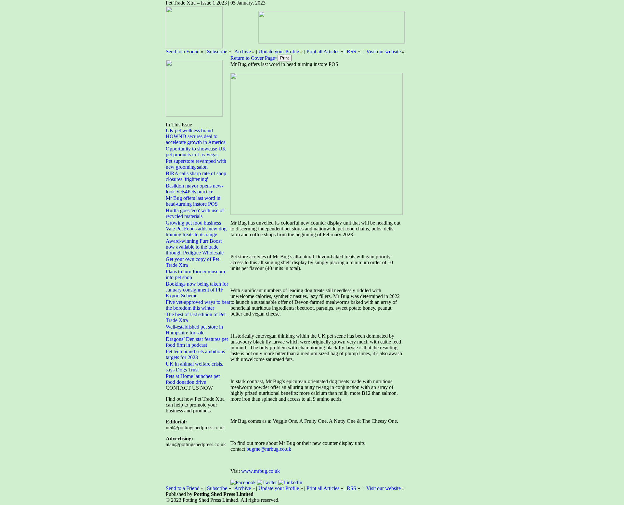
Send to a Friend (183, 51)
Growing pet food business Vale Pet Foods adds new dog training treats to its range (196, 228)
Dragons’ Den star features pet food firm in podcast (197, 342)
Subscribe (217, 51)
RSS (351, 51)
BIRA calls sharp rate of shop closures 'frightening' (196, 176)
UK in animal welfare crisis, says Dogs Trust (194, 366)
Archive (242, 51)
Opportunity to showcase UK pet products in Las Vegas (196, 151)
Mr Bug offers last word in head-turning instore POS (193, 201)
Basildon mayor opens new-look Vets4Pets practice (194, 188)
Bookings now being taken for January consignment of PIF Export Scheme (197, 289)
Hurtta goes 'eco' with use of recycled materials (195, 213)
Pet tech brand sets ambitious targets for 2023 (195, 354)
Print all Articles (322, 51)
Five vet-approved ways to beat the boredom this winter (198, 305)
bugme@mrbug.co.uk (268, 449)
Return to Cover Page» (254, 58)
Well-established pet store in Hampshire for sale (194, 329)
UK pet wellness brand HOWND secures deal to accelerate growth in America (196, 136)
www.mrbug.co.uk (260, 471)
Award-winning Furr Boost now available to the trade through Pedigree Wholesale (195, 246)
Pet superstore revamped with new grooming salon (196, 164)
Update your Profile (278, 51)
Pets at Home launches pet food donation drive (193, 379)
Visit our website (383, 51)
